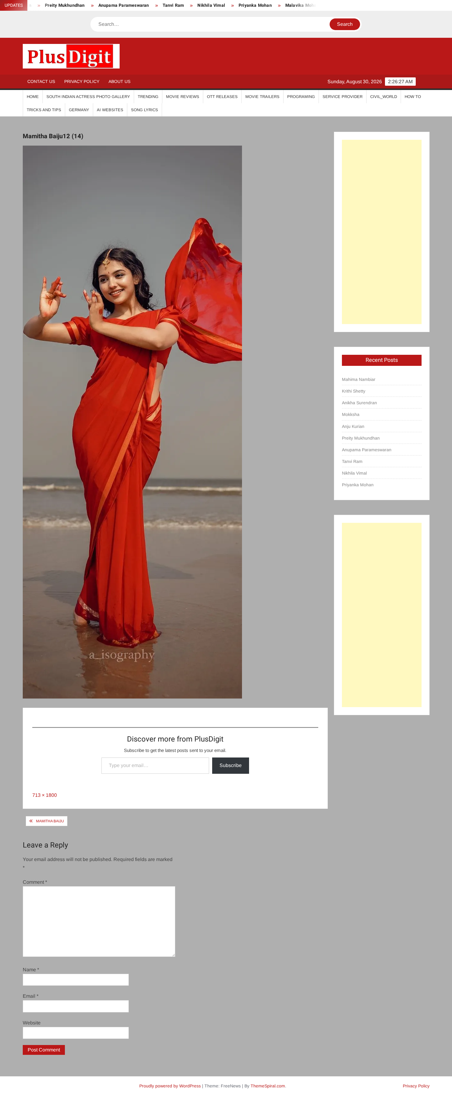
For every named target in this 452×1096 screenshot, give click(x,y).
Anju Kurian (353, 426)
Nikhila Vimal (190, 5)
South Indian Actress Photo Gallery (88, 96)
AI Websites (110, 110)
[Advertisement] (382, 232)
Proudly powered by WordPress (170, 1085)
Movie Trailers (262, 96)
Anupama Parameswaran (102, 5)
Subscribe (231, 765)
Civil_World (383, 96)
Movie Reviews (182, 96)
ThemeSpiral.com (268, 1085)
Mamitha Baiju (50, 821)
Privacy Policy (81, 81)
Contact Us (41, 81)
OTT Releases (222, 96)
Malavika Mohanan (283, 5)
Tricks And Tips (44, 110)
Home (33, 96)
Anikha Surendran (359, 402)
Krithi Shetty (353, 391)
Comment (35, 882)
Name (31, 969)
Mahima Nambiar (358, 379)
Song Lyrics (144, 110)
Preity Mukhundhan (361, 438)
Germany (79, 110)
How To (413, 96)
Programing (301, 96)
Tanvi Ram (151, 5)
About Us (119, 81)
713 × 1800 (44, 795)
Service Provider (343, 96)
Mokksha (350, 414)
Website (32, 1022)
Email (30, 996)
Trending (148, 96)
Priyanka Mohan (233, 5)
